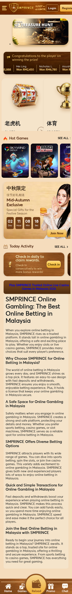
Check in (54, 264)
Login (52, 8)
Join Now (56, 233)
